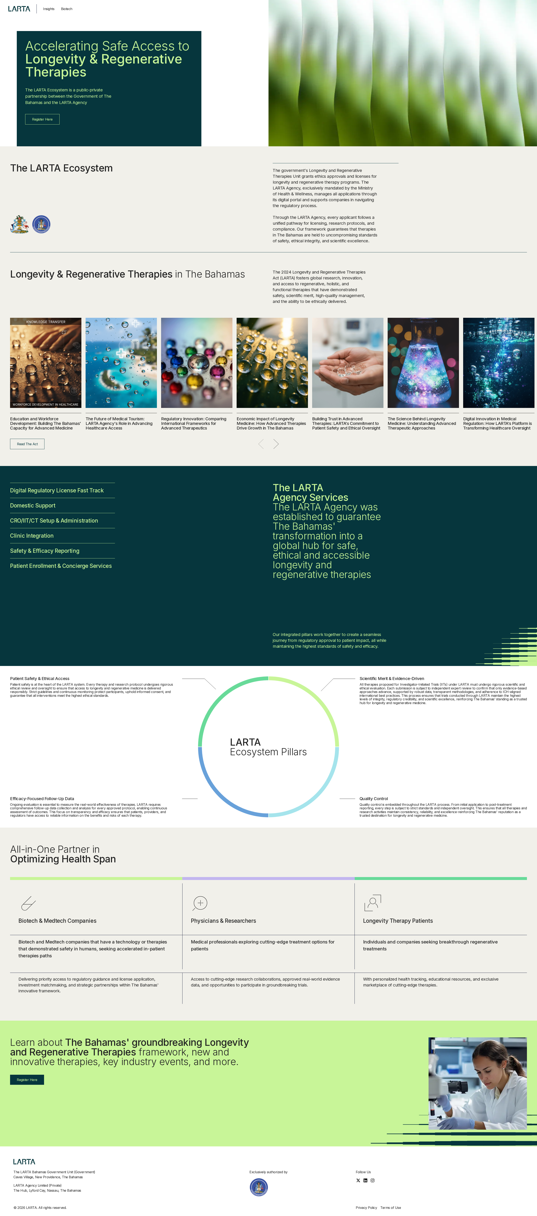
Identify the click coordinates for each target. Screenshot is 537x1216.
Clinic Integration (31, 535)
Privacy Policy (366, 1208)
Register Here (42, 119)
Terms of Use (390, 1208)
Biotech (66, 9)
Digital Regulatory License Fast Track (57, 490)
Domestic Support (32, 505)
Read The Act (27, 444)
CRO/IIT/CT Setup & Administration (54, 520)
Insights (48, 9)
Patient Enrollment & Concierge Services (61, 566)
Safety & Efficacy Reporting (44, 551)
